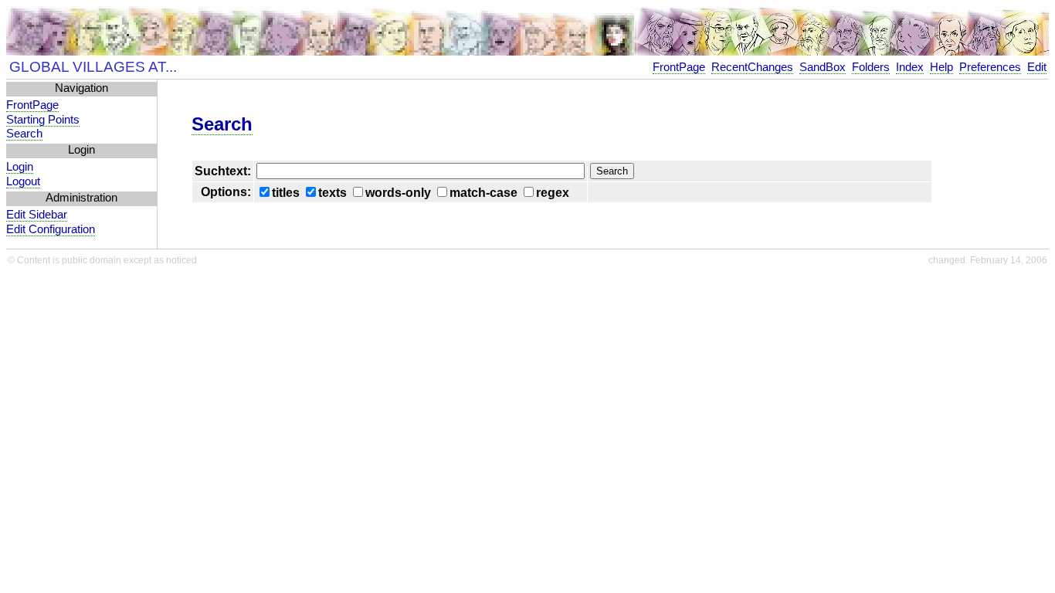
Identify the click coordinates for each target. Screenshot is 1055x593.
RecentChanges (752, 67)
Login (19, 167)
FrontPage (679, 67)
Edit (1037, 67)
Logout (23, 181)
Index (910, 67)
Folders (871, 67)
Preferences (990, 67)
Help (941, 67)
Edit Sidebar (36, 214)
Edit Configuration (50, 229)
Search (24, 133)
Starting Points (43, 120)
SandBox (822, 67)
